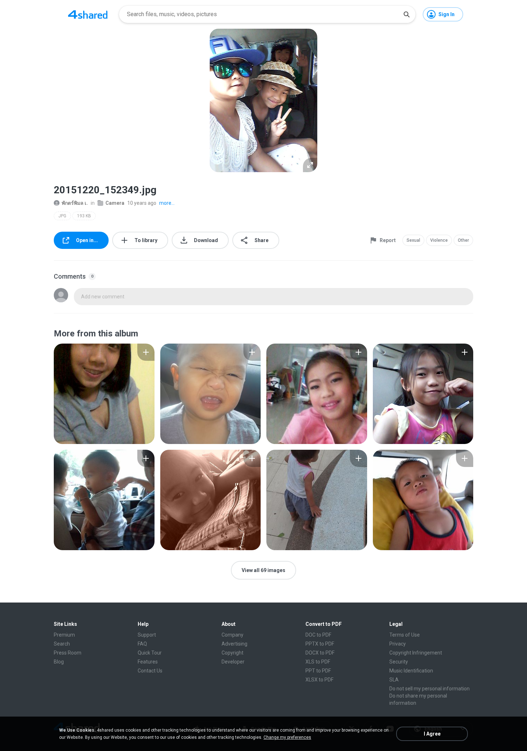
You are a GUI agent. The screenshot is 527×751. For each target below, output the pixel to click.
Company (232, 635)
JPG (62, 215)
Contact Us (150, 671)
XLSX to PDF (319, 679)
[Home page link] (88, 14)
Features (148, 662)
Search (62, 644)
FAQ (142, 644)
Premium (64, 635)
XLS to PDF (317, 662)
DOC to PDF (318, 635)
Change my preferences (287, 737)
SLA (394, 679)
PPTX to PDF (319, 644)
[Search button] (406, 14)
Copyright (232, 653)
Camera (114, 203)
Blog (59, 662)
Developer (233, 662)
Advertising (234, 644)
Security (398, 662)
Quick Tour (150, 653)
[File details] (104, 394)
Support (147, 635)
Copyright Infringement (415, 653)
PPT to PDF (318, 671)
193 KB (84, 215)
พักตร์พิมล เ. (75, 203)
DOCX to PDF (319, 653)
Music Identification (411, 671)
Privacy (397, 644)
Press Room (67, 653)
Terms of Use (404, 635)
